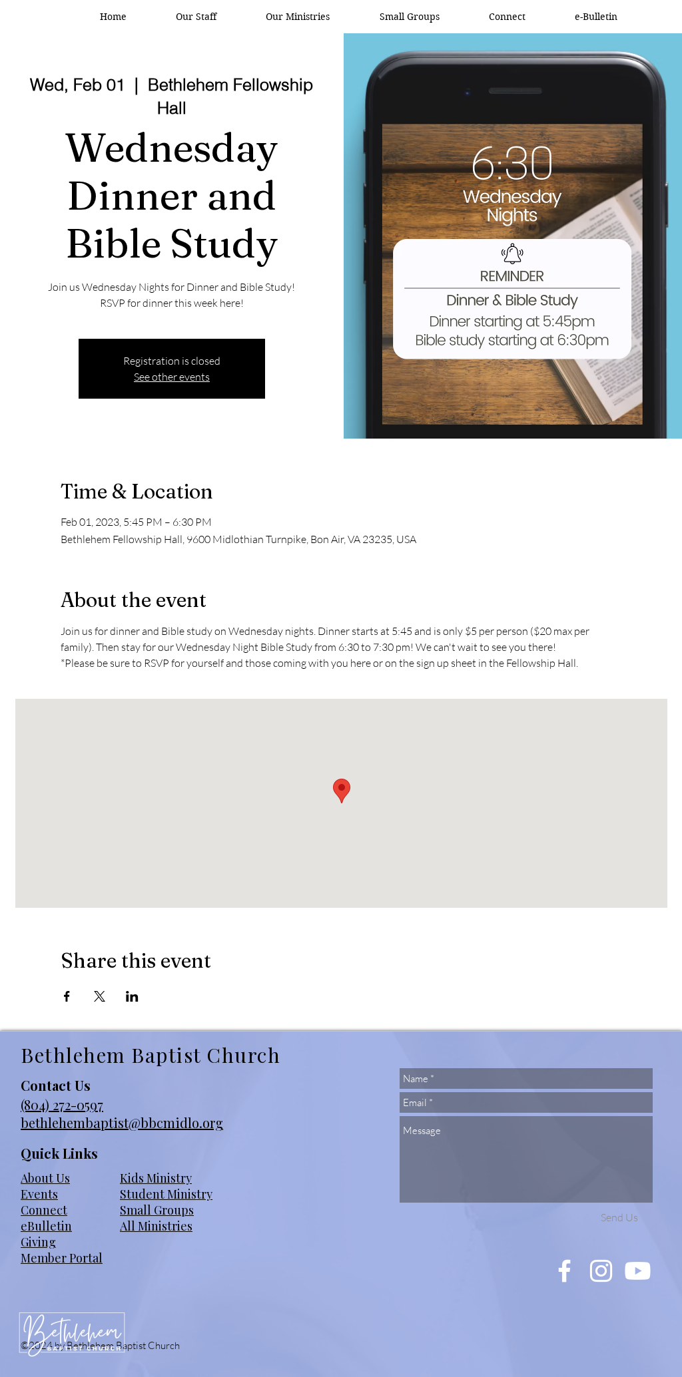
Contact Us (56, 1085)
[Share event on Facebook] (67, 996)
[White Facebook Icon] (564, 1271)
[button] (297, 16)
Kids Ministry (156, 1178)
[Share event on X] (99, 996)
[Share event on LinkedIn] (132, 996)
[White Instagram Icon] (601, 1271)
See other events (172, 376)
